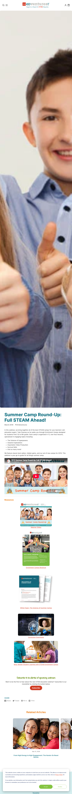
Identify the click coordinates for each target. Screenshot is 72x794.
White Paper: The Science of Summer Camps (36, 608)
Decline (60, 786)
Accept (46, 786)
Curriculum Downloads (36, 637)
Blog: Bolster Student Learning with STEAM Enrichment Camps (36, 664)
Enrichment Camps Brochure (36, 568)
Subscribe (36, 688)
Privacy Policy (59, 774)
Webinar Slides (36, 527)
